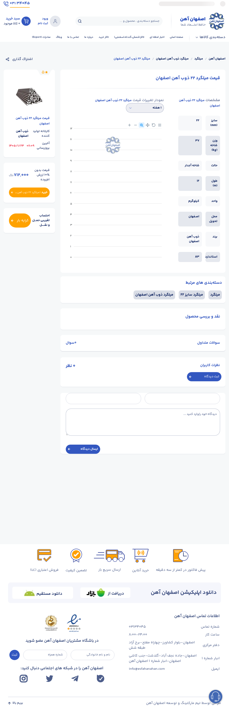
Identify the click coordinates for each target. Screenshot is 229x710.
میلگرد (198, 59)
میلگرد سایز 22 (191, 295)
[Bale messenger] (100, 678)
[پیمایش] (148, 125)
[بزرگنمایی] (129, 125)
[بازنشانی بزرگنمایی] (154, 125)
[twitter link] (49, 678)
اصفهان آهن (217, 59)
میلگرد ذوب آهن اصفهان (172, 59)
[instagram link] (23, 678)
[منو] (160, 125)
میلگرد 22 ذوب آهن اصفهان (132, 59)
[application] (115, 194)
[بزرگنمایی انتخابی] (141, 125)
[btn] (26, 21)
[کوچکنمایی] (135, 125)
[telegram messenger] (74, 678)
